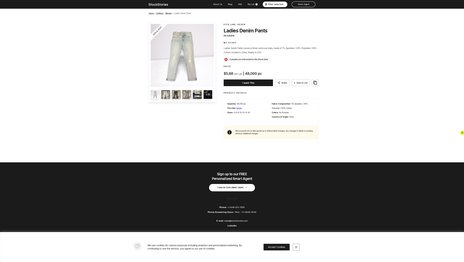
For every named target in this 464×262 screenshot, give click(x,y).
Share (284, 83)
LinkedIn (232, 225)
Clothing (159, 13)
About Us (217, 4)
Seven (241, 24)
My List (252, 4)
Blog (230, 4)
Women (168, 13)
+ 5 (208, 94)
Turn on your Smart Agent (230, 188)
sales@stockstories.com (236, 221)
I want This (248, 82)
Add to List (301, 83)
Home (151, 13)
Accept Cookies (276, 247)
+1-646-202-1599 (236, 207)
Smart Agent (303, 4)
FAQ (240, 4)
